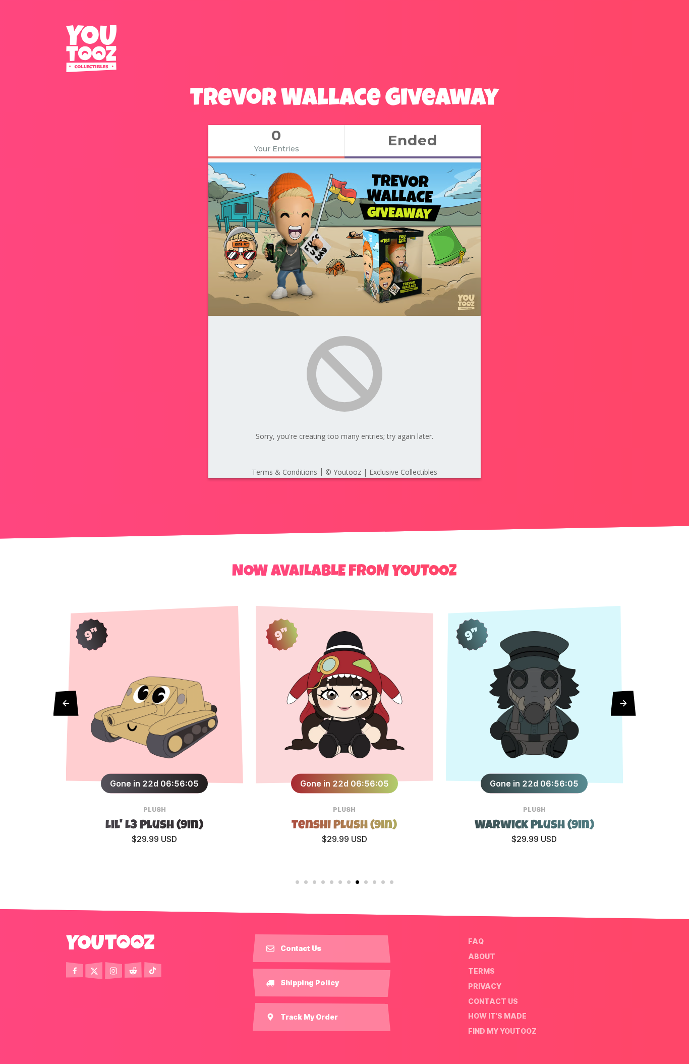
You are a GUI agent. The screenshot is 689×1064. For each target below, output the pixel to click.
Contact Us (493, 1001)
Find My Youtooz (502, 1031)
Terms (481, 971)
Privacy (484, 986)
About (481, 957)
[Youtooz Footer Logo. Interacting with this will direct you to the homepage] (110, 941)
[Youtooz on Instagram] (113, 970)
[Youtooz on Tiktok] (152, 970)
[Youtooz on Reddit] (133, 970)
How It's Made (497, 1016)
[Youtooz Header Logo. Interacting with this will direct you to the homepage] (91, 48)
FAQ (476, 941)
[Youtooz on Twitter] (93, 970)
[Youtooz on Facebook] (74, 970)
